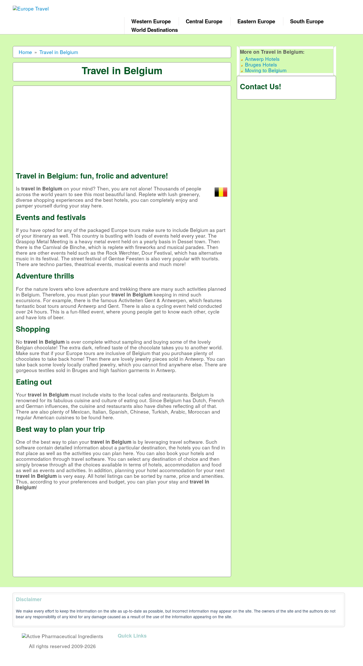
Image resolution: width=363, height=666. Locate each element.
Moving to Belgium (265, 70)
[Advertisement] (122, 128)
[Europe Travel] (38, 6)
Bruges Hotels (261, 64)
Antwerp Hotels (262, 58)
